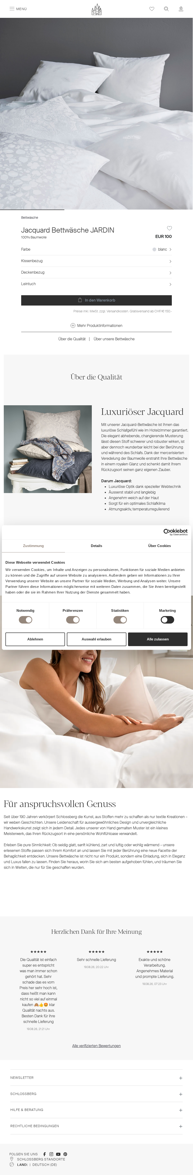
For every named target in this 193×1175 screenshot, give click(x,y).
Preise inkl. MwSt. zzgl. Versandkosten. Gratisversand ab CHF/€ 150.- (122, 311)
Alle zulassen (158, 639)
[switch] (73, 620)
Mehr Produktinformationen (99, 325)
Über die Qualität (72, 339)
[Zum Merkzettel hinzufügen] (169, 228)
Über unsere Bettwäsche (114, 339)
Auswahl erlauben (96, 639)
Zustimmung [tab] (33, 546)
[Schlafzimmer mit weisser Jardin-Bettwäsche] (96, 114)
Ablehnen (35, 639)
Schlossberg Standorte (41, 1159)
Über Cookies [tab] (159, 546)
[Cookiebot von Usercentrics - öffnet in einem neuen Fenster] (167, 532)
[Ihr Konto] (181, 9)
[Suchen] (166, 9)
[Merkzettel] (151, 9)
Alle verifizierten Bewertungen (96, 1045)
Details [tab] (96, 546)
